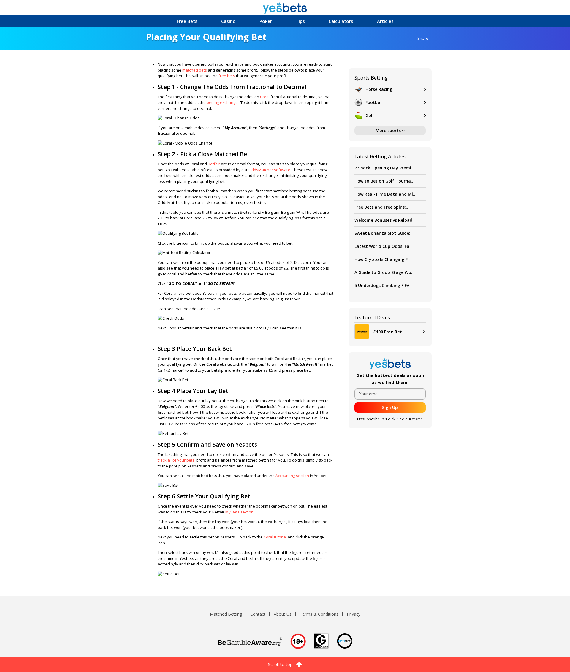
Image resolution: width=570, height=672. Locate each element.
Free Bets (187, 21)
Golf (369, 115)
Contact (257, 614)
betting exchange (222, 102)
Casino (228, 21)
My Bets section (239, 512)
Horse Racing (378, 89)
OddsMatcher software (269, 169)
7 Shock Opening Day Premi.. (384, 168)
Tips (300, 21)
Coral (265, 96)
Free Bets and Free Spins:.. (381, 207)
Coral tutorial (275, 537)
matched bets (194, 70)
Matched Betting (226, 614)
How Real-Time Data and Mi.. (384, 194)
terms (417, 418)
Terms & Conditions (319, 614)
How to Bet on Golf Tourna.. (383, 181)
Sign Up (390, 407)
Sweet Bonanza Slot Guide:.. (383, 233)
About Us (283, 614)
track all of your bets (176, 460)
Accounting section (292, 475)
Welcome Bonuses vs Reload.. (384, 220)
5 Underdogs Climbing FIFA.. (383, 285)
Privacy (353, 614)
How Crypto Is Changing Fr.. (383, 259)
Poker (265, 21)
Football (374, 102)
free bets (226, 75)
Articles (385, 21)
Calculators (341, 21)
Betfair (214, 164)
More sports (389, 130)
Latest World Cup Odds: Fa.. (383, 246)
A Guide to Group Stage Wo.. (384, 272)
